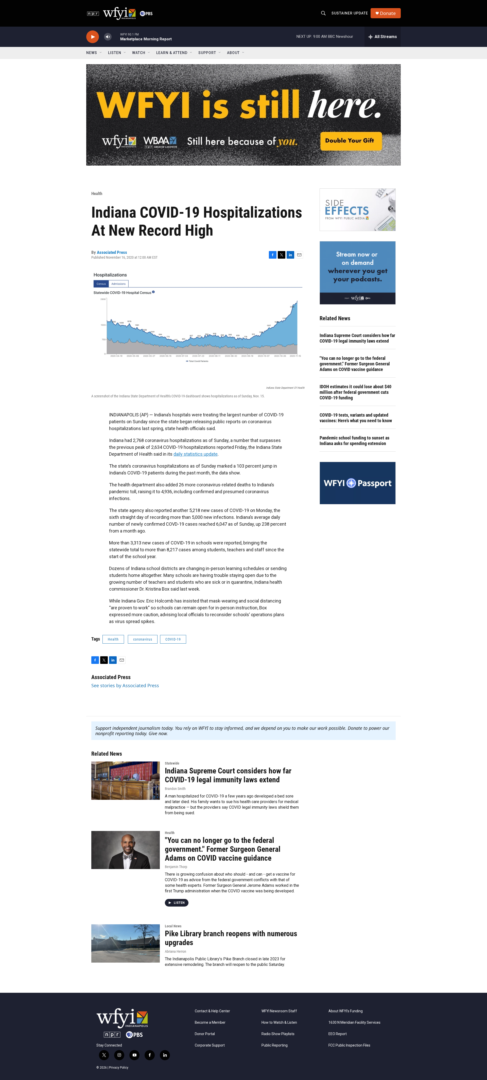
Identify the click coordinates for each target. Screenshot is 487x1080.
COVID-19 (173, 639)
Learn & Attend (171, 53)
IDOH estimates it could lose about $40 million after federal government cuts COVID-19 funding (355, 392)
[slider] (116, 36)
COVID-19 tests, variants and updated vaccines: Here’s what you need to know (356, 417)
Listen (114, 53)
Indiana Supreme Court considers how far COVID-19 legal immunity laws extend (357, 338)
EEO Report (337, 1034)
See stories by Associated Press (125, 685)
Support (207, 53)
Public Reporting (275, 1045)
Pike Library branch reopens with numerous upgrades (231, 938)
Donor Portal (205, 1034)
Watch (138, 53)
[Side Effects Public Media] (357, 210)
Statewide (172, 763)
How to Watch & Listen (279, 1022)
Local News (173, 926)
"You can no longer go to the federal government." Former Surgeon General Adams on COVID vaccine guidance (355, 364)
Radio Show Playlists (278, 1034)
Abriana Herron (175, 951)
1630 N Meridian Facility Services (354, 1022)
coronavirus (142, 639)
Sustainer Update (350, 13)
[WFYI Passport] (357, 483)
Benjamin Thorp (176, 867)
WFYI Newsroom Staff (279, 1011)
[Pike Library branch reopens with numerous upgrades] (125, 943)
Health (96, 193)
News (91, 53)
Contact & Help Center (212, 1011)
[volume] (107, 37)
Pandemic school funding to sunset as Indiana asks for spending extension (354, 440)
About (233, 53)
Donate (388, 13)
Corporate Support (210, 1045)
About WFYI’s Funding (345, 1011)
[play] (93, 37)
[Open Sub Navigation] (101, 53)
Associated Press (112, 252)
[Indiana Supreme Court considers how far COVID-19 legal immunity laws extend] (125, 781)
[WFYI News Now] (357, 272)
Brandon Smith (175, 789)
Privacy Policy (118, 1067)
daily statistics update (195, 454)
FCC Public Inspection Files (349, 1045)
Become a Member (210, 1022)
